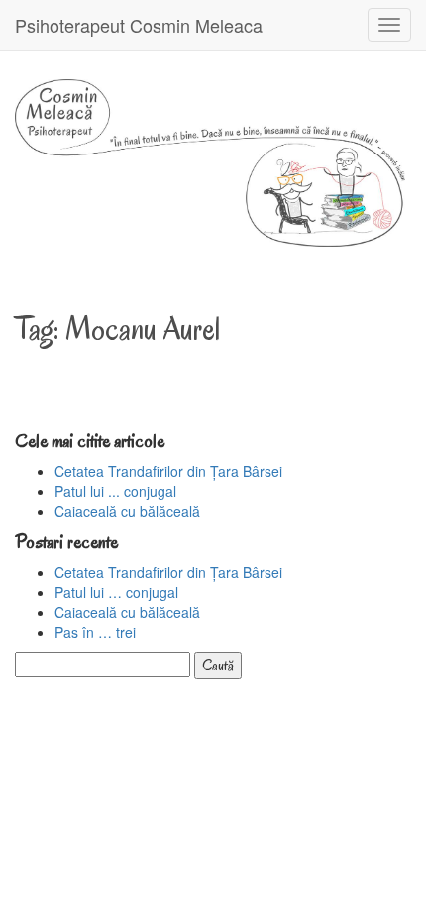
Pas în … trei (95, 632)
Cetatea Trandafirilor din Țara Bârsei (168, 471)
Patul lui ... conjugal (115, 491)
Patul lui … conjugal (116, 592)
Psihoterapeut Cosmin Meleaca (139, 25)
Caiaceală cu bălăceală (127, 511)
